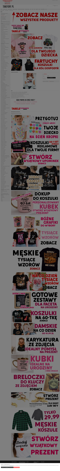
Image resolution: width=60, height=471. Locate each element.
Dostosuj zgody (11, 467)
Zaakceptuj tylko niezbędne (4, 467)
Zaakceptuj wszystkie (16, 467)
